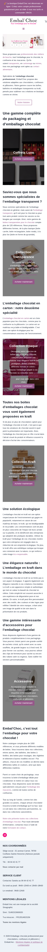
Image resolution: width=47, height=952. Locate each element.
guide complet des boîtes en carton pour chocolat (23, 376)
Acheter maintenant (23, 159)
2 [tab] (16, 45)
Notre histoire (23, 102)
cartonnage (28, 63)
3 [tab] (21, 45)
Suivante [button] (41, 41)
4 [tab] (26, 45)
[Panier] (46, 21)
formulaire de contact (17, 828)
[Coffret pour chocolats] (23, 41)
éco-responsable (20, 554)
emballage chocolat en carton (16, 318)
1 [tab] (12, 45)
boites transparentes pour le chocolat (18, 222)
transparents (13, 63)
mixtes (38, 63)
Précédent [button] (6, 41)
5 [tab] (30, 45)
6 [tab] (35, 45)
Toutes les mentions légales (14, 922)
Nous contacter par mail (13, 867)
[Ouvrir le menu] (23, 28)
